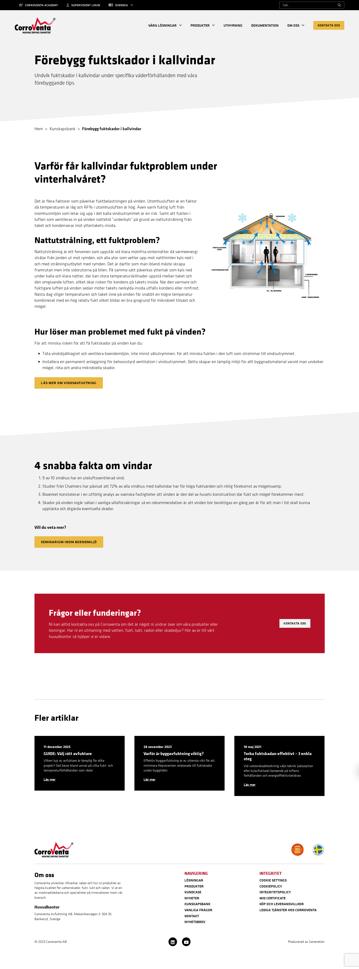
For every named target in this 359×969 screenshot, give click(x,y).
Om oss (293, 25)
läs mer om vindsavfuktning (68, 383)
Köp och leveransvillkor (281, 904)
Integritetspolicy (275, 892)
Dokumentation (265, 25)
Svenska (121, 5)
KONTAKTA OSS (295, 623)
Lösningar (193, 880)
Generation (317, 941)
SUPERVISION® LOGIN (85, 5)
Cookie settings (273, 880)
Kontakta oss (329, 25)
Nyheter (191, 898)
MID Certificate (272, 898)
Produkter (200, 25)
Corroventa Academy (41, 5)
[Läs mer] (79, 763)
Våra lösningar (162, 25)
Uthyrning (233, 25)
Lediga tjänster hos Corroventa (288, 910)
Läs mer (49, 779)
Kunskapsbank (197, 904)
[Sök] (339, 5)
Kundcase (192, 892)
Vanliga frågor (198, 910)
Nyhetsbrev (194, 922)
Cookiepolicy (270, 886)
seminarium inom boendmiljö (69, 542)
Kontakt (191, 916)
